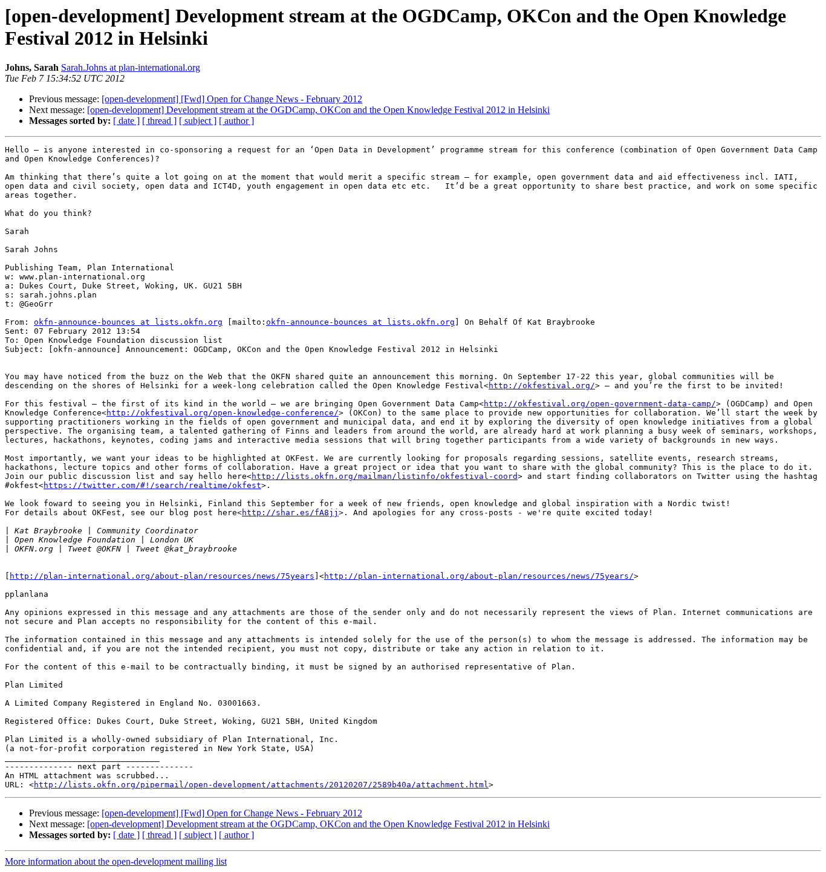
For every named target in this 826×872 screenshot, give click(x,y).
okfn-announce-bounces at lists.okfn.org (128, 322)
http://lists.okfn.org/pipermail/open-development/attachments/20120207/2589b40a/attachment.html (261, 784)
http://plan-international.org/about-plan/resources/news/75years (162, 576)
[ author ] (236, 121)
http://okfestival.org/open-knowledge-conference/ (222, 412)
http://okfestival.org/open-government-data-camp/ (600, 403)
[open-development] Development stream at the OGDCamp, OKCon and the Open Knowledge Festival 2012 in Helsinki (318, 110)
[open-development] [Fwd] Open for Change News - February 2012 (232, 99)
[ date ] (126, 121)
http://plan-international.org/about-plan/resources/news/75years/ (479, 576)
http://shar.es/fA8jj (290, 512)
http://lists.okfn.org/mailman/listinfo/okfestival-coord (385, 476)
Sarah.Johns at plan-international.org (130, 67)
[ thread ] (159, 121)
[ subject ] (197, 121)
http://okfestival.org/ (542, 385)
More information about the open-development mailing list (116, 861)
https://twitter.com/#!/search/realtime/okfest (152, 485)
